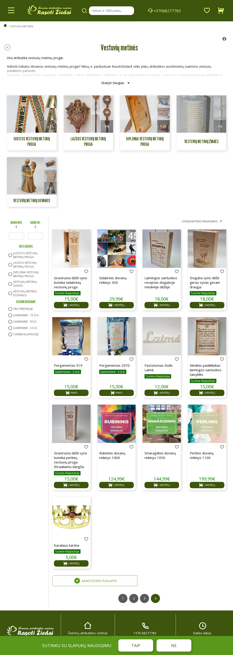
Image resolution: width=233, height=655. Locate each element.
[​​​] (30, 633)
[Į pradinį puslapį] (5, 26)
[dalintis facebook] (224, 39)
